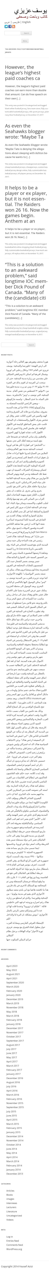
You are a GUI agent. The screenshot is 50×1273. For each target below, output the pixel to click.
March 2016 (12, 1094)
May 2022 (11, 970)
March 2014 (12, 1161)
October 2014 (13, 1144)
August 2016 (13, 1082)
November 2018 (14, 1007)
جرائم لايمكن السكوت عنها (18, 939)
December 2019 (14, 999)
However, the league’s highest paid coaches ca (23, 72)
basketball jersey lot (13, 328)
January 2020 (13, 994)
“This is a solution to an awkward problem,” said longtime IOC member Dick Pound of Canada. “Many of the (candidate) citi (26, 281)
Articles (10, 1190)
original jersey (41, 331)
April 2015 (11, 1119)
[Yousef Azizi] (29, 13)
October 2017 (13, 1036)
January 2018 (13, 1024)
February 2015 (14, 1128)
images (10, 1198)
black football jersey (38, 247)
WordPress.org (14, 1249)
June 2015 (11, 1115)
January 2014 (13, 1169)
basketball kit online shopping (17, 247)
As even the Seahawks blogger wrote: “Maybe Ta (25, 131)
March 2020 (12, 986)
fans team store (33, 108)
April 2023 (11, 965)
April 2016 (11, 1090)
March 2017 (12, 1065)
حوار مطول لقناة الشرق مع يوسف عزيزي (25, 927)
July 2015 (11, 1111)
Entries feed (12, 1240)
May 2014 (11, 1152)
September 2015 (15, 1107)
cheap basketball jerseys (15, 167)
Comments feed (14, 1244)
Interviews (11, 1203)
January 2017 (13, 1073)
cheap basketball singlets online (35, 328)
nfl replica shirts (18, 253)
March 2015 (12, 1123)
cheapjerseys (31, 167)
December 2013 (14, 1173)
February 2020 (14, 990)
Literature (11, 1211)
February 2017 (14, 1069)
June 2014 (11, 1148)
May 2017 (11, 1057)
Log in (9, 1236)
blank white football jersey (16, 108)
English (26, 22)
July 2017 (11, 1049)
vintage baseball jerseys (15, 334)
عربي (7, 22)
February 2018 (14, 1019)
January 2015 (13, 1132)
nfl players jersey (25, 173)
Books (9, 1194)
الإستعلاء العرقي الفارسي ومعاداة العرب (25, 922)
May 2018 (11, 1011)
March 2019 (12, 1003)
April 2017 (11, 1061)
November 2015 (14, 1103)
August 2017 (13, 1044)
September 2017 (15, 1040)
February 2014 (14, 1165)
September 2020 (15, 982)
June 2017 (11, 1053)
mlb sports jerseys (36, 111)
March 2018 (12, 1015)
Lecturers (11, 1207)
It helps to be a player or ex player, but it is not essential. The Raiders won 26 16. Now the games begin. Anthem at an (26, 204)
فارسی (16, 22)
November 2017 (14, 1032)
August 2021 (13, 974)
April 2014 (11, 1157)
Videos (9, 1219)
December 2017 (14, 1028)
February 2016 (14, 1098)
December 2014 (14, 1136)
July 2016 (11, 1086)
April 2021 (11, 978)
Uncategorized (31, 105)
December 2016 (14, 1078)
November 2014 (14, 1140)
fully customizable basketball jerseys (20, 250)
